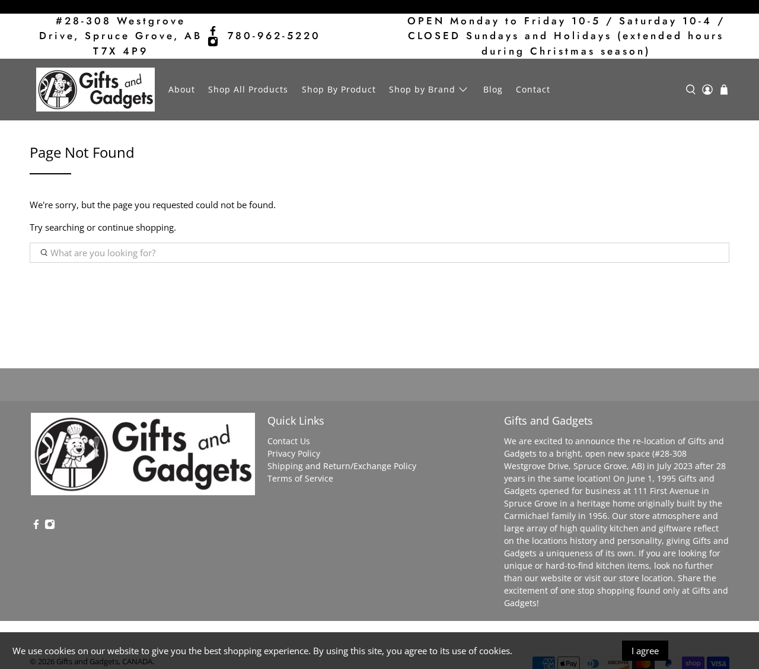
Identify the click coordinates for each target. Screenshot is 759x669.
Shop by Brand (422, 89)
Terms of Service (300, 478)
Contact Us (288, 441)
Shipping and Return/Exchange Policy (341, 466)
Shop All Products (248, 89)
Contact (533, 89)
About (181, 89)
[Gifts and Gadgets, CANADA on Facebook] (213, 31)
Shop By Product (339, 89)
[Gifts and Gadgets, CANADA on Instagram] (213, 41)
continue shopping (136, 227)
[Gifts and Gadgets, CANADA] (95, 90)
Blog (493, 89)
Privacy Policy (293, 453)
